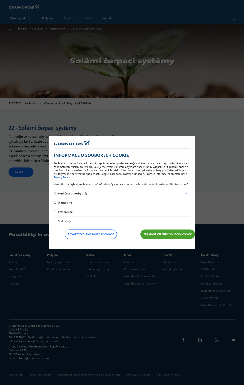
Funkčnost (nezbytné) (72, 193)
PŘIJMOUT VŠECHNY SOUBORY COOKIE (168, 234)
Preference (65, 212)
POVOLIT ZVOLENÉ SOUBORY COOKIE (91, 234)
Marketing (65, 202)
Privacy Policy (62, 177)
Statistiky (64, 221)
